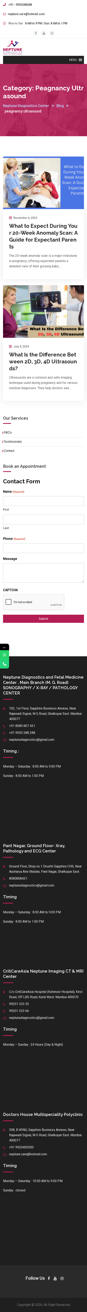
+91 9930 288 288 (22, 733)
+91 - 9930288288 (20, 4)
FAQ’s (8, 432)
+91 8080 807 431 (22, 726)
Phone (14, 539)
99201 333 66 (19, 1011)
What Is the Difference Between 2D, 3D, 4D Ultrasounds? (43, 361)
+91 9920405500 (21, 1147)
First (6, 509)
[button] (73, 60)
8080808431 (18, 878)
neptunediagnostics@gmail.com (31, 740)
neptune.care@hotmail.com (26, 14)
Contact (9, 451)
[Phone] (4, 663)
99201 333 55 (19, 1004)
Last (6, 528)
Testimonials (13, 442)
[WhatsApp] (4, 654)
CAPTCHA (10, 590)
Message (10, 559)
